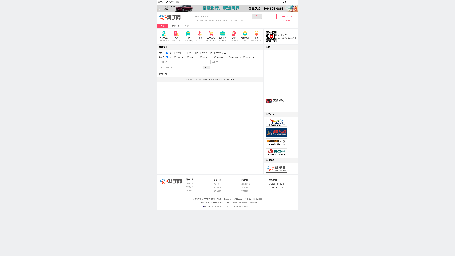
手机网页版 (244, 191)
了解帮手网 (189, 183)
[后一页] (198, 79)
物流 (224, 41)
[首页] (188, 79)
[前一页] (192, 79)
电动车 (211, 20)
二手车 (196, 20)
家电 (210, 41)
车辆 (188, 38)
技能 (245, 41)
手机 (207, 41)
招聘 (200, 38)
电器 (252, 41)
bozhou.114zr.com (249, 203)
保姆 (160, 41)
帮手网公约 (189, 187)
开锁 (230, 20)
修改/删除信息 (287, 20)
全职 (197, 41)
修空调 (236, 20)
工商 (220, 41)
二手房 (178, 41)
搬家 (163, 41)
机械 (214, 41)
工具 (260, 41)
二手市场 (211, 38)
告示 (187, 26)
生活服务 (164, 38)
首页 (163, 26)
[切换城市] (170, 2)
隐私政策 (189, 191)
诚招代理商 (244, 187)
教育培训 (245, 38)
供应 (256, 38)
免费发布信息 (287, 16)
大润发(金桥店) (278, 97)
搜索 (206, 68)
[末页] (203, 79)
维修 (167, 41)
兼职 (201, 41)
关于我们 (286, 2)
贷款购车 (218, 20)
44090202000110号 (218, 206)
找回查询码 (217, 191)
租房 (201, 20)
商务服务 (222, 38)
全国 (177, 2)
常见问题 (216, 184)
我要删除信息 (218, 187)
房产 (176, 38)
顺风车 (225, 20)
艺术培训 (243, 20)
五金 (256, 41)
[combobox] (184, 62)
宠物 (206, 20)
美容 (192, 41)
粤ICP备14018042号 (245, 206)
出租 (173, 41)
